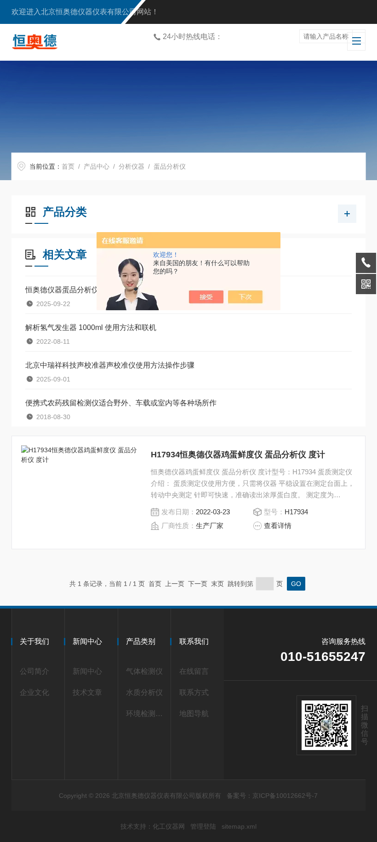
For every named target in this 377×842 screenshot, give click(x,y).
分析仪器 (131, 166)
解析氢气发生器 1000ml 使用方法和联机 (90, 327)
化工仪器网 (169, 826)
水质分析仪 (144, 692)
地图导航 (194, 713)
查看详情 (277, 525)
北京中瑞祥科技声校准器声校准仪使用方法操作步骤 (109, 365)
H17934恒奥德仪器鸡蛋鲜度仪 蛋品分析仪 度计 (238, 454)
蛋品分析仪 (170, 166)
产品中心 (96, 166)
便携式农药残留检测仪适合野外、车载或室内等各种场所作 (121, 403)
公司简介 (34, 671)
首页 (68, 166)
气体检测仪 (144, 671)
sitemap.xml (239, 826)
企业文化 (34, 692)
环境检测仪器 (146, 713)
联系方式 (194, 692)
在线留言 (194, 671)
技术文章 (87, 692)
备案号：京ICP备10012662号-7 (272, 795)
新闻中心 (87, 671)
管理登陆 (203, 826)
